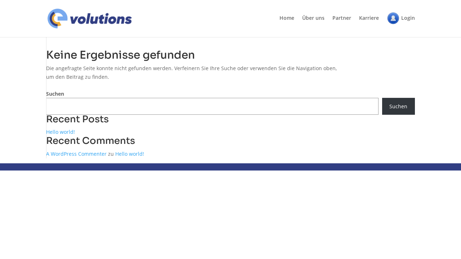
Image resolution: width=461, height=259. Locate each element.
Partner (341, 18)
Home (286, 18)
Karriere (369, 18)
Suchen (55, 93)
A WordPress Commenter (76, 153)
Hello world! (60, 131)
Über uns (313, 18)
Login (408, 17)
